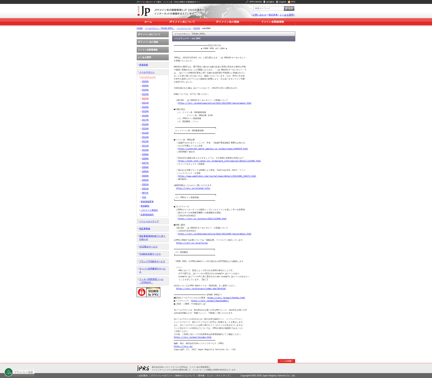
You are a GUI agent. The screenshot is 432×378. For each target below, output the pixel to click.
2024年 (145, 90)
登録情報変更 (147, 201)
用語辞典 (273, 15)
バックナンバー (184, 28)
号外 (144, 197)
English (282, 2)
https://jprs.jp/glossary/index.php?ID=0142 (201, 288)
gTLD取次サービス (148, 246)
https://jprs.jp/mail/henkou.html (226, 298)
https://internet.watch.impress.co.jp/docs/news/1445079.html (213, 149)
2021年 (145, 103)
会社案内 (270, 2)
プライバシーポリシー (161, 375)
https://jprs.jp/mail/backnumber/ (210, 301)
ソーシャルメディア (149, 221)
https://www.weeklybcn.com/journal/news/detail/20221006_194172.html (217, 176)
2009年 (145, 154)
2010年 (145, 150)
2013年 (145, 137)
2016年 (145, 124)
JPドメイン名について (182, 21)
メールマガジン (147, 72)
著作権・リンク (205, 375)
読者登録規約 (147, 214)
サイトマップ (222, 375)
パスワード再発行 (149, 210)
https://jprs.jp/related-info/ (193, 188)
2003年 (145, 180)
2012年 (145, 141)
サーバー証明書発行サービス (152, 270)
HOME (140, 28)
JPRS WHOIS (255, 2)
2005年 (145, 171)
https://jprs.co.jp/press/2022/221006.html (202, 219)
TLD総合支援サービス (150, 254)
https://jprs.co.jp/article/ (192, 243)
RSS (293, 2)
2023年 (145, 94)
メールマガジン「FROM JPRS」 (160, 28)
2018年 (145, 116)
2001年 (145, 188)
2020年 (145, 107)
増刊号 (145, 193)
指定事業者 (144, 228)
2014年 (145, 133)
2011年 (145, 146)
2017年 (145, 120)
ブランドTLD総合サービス (152, 261)
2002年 (145, 184)
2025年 (145, 85)
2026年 (145, 81)
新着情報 (143, 65)
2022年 (196, 28)
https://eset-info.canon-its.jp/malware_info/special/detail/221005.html (219, 161)
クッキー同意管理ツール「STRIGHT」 (151, 281)
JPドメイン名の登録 (227, 21)
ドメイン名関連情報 (272, 21)
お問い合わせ (259, 15)
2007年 (145, 163)
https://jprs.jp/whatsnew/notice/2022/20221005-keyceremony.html (214, 103)
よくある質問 (286, 15)
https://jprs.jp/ (183, 346)
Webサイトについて (185, 375)
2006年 (145, 167)
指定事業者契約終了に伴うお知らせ (152, 238)
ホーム (148, 21)
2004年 (145, 176)
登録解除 (145, 206)
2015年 (145, 128)
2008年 (145, 158)
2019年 (145, 111)
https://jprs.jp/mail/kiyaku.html (193, 337)
